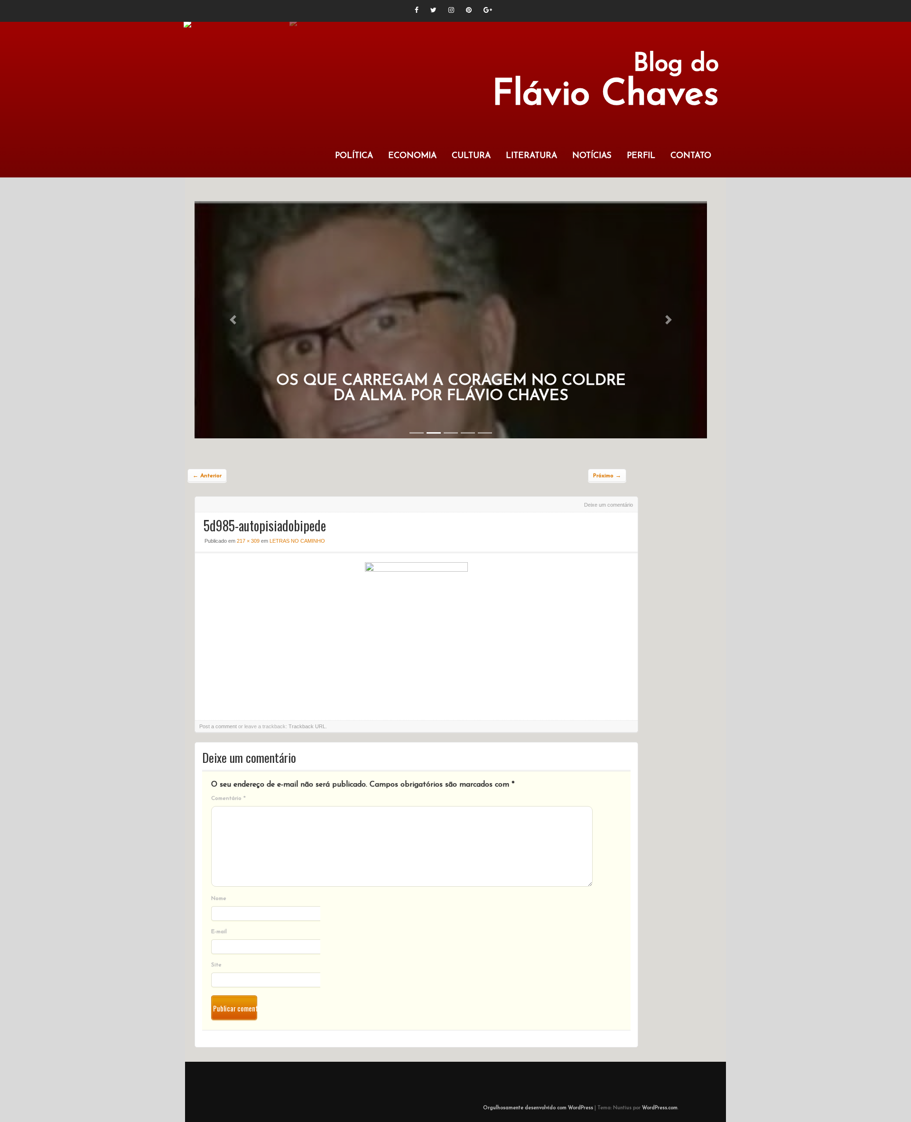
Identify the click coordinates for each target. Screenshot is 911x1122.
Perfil (641, 156)
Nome (218, 898)
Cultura (471, 156)
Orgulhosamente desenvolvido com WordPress (538, 1108)
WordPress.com (660, 1108)
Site (216, 965)
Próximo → (607, 476)
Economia (412, 156)
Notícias (592, 156)
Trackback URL (306, 726)
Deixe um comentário (608, 505)
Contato (690, 156)
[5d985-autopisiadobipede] (416, 569)
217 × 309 (248, 541)
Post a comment (218, 726)
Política (354, 156)
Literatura (531, 156)
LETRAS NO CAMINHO (297, 541)
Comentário (228, 798)
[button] (233, 319)
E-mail (219, 932)
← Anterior (207, 476)
